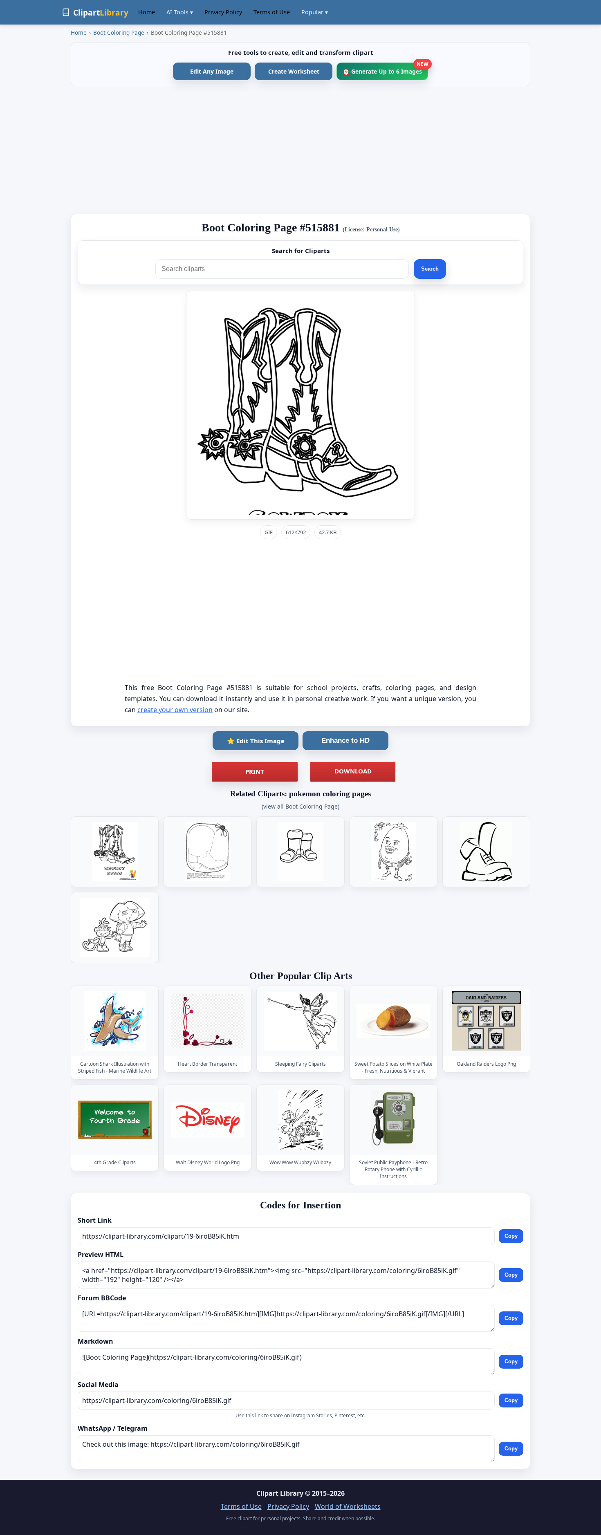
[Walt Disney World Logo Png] (207, 1120)
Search (430, 269)
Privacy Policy (223, 12)
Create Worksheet (293, 71)
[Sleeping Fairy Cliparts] (300, 1021)
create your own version (175, 709)
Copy (511, 1236)
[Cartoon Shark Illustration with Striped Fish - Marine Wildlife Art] (115, 1021)
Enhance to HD (345, 740)
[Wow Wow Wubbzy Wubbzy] (300, 1120)
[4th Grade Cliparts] (115, 1120)
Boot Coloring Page (118, 32)
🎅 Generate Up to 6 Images (385, 69)
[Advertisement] (300, 150)
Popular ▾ (314, 12)
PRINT (254, 771)
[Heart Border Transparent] (207, 1021)
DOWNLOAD (353, 771)
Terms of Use (271, 12)
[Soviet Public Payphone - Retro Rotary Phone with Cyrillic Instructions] (393, 1120)
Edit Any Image (211, 71)
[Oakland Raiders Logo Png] (486, 1021)
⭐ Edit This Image (256, 741)
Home (146, 12)
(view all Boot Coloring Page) (300, 806)
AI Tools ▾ (179, 12)
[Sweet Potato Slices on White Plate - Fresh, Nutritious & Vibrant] (393, 1021)
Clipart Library (279, 1493)
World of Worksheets (348, 1506)
